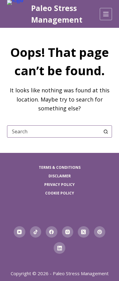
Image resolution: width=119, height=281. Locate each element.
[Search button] (106, 131)
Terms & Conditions (60, 167)
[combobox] (53, 131)
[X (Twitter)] (83, 232)
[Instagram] (68, 232)
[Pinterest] (100, 232)
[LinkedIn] (59, 248)
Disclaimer (60, 176)
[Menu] (106, 14)
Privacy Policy (59, 184)
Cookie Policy (59, 193)
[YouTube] (19, 232)
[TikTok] (35, 232)
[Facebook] (51, 232)
